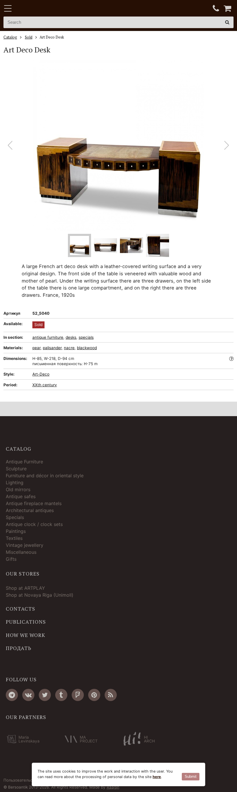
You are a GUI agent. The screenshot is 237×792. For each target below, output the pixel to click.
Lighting (14, 482)
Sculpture (16, 468)
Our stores (23, 573)
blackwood (87, 347)
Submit (191, 776)
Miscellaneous (21, 552)
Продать (18, 648)
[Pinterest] (94, 695)
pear (36, 347)
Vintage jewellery (24, 545)
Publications (26, 622)
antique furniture (47, 337)
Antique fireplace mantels (34, 503)
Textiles (14, 538)
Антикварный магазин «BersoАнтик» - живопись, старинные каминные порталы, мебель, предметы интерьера (39, 8)
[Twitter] (45, 695)
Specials (15, 517)
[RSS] (111, 695)
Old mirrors (18, 489)
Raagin (113, 787)
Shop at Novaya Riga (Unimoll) (39, 595)
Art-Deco (40, 374)
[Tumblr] (61, 695)
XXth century (44, 385)
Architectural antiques (30, 510)
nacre (69, 347)
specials (86, 337)
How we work (25, 635)
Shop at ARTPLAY (25, 588)
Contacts (20, 608)
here (157, 777)
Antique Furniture (24, 462)
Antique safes (21, 496)
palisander (52, 347)
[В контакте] (28, 695)
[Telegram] (12, 695)
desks (71, 337)
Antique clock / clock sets (34, 524)
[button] (227, 145)
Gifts (11, 559)
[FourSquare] (78, 695)
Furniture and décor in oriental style (45, 475)
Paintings (16, 531)
